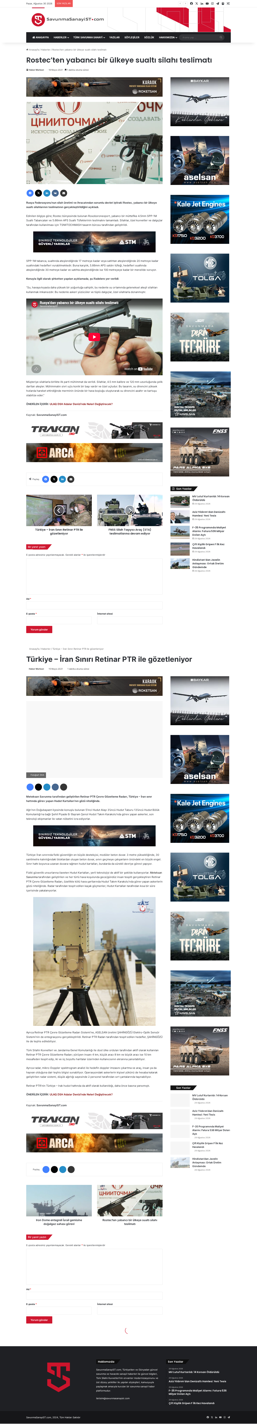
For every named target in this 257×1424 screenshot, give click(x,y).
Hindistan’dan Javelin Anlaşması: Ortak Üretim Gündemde (208, 563)
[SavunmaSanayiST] (128, 20)
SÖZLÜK (149, 37)
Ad (28, 598)
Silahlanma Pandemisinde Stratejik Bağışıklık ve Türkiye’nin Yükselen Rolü (114, 3)
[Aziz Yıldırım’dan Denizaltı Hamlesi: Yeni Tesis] (180, 516)
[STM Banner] (94, 244)
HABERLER (60, 37)
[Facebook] (30, 193)
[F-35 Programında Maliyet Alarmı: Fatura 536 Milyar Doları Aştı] (180, 532)
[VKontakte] (55, 193)
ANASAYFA (42, 37)
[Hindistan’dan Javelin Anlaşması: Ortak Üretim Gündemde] (180, 563)
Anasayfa (33, 49)
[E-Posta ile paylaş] (63, 193)
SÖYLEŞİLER (131, 37)
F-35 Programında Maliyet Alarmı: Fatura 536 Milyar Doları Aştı (209, 531)
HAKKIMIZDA (167, 37)
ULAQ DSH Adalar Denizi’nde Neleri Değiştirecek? (81, 404)
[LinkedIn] (46, 193)
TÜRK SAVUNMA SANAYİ (87, 37)
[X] (38, 193)
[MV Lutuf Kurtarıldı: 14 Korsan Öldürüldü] (180, 501)
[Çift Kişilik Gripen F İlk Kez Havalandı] (180, 549)
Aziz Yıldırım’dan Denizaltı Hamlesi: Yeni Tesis (208, 513)
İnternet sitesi (105, 613)
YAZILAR (114, 37)
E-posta (31, 613)
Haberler (45, 49)
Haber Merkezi (36, 70)
